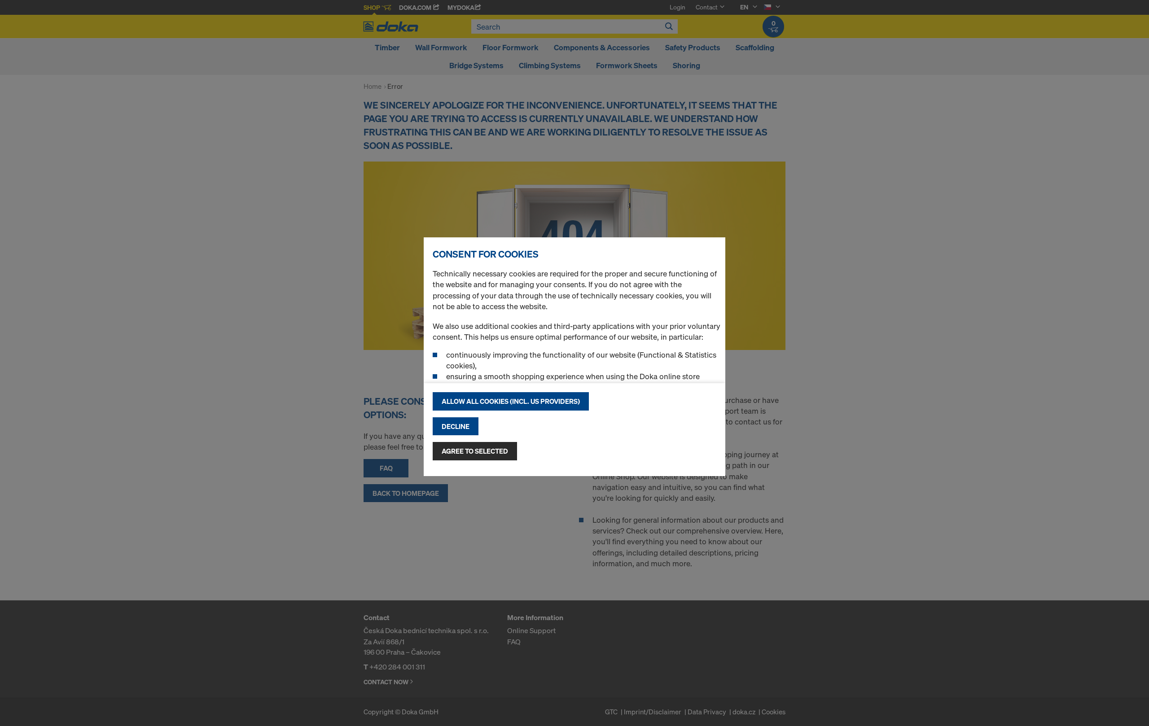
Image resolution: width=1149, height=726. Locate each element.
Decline (455, 426)
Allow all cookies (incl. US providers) (511, 401)
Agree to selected (475, 450)
